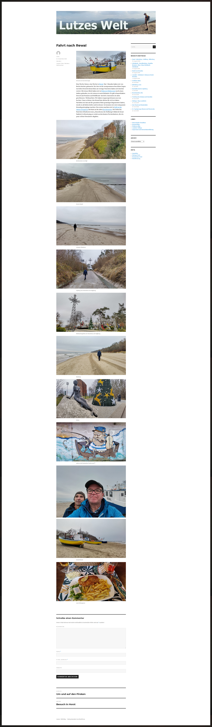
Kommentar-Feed (137, 157)
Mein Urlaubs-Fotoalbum (139, 122)
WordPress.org (136, 158)
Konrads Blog (136, 124)
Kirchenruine (107, 109)
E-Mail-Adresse (62, 659)
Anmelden (135, 153)
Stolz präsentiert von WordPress (76, 719)
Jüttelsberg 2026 (136, 84)
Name (58, 651)
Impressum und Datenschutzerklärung (143, 129)
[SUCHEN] (154, 46)
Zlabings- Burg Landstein (139, 101)
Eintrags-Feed (136, 155)
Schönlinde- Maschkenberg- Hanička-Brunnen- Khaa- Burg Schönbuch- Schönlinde (142, 65)
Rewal (101, 84)
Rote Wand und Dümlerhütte (140, 105)
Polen (62, 63)
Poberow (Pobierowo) (108, 91)
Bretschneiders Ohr (137, 93)
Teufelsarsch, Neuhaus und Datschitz (142, 97)
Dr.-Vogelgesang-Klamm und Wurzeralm (143, 109)
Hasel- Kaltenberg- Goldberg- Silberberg (143, 59)
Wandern (58, 61)
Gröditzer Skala (136, 80)
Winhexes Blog (136, 126)
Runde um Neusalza (137, 71)
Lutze (57, 56)
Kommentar (60, 626)
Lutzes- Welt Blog (61, 719)
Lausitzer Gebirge (137, 128)
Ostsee (58, 63)
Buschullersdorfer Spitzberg (140, 89)
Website (59, 667)
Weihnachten (60, 65)
